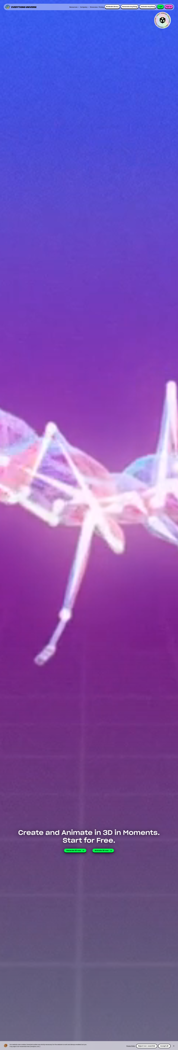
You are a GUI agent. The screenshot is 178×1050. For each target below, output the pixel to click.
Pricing (101, 7)
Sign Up (169, 7)
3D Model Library (112, 7)
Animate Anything (148, 7)
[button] (74, 7)
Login (160, 7)
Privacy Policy (130, 1046)
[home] (17, 7)
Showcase (94, 7)
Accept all (164, 1046)
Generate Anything (129, 7)
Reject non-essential (146, 1046)
